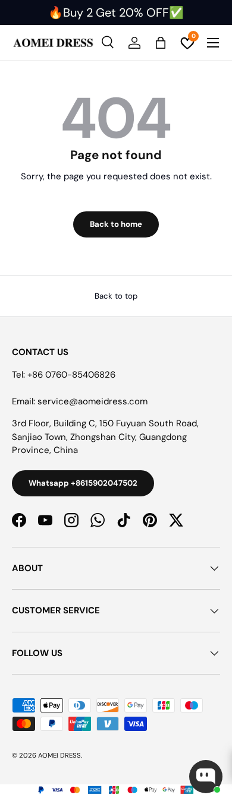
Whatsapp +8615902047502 (83, 483)
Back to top (116, 296)
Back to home (116, 224)
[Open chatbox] (205, 776)
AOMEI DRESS (59, 755)
